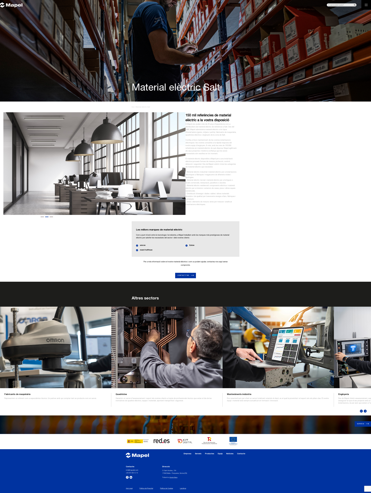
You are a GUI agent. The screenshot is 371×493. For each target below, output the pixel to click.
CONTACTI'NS (183, 275)
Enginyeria (343, 394)
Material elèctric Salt (143, 107)
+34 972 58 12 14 (132, 473)
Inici (133, 107)
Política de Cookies (166, 488)
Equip (220, 454)
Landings (183, 488)
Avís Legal (129, 488)
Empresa (187, 454)
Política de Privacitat (146, 488)
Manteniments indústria (239, 394)
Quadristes (121, 394)
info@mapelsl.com (132, 470)
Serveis (361, 424)
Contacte (241, 454)
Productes (209, 454)
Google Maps (173, 477)
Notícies (229, 454)
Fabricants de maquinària (17, 394)
